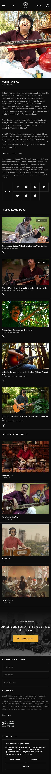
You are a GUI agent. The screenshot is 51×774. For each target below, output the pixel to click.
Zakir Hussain (7, 475)
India (16, 248)
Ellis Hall (23, 376)
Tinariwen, (4, 332)
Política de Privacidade (24, 754)
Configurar (25, 766)
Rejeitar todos (36, 760)
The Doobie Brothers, (7, 376)
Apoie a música (27, 639)
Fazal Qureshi (7, 600)
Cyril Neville (20, 420)
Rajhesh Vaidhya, (6, 248)
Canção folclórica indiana (25, 290)
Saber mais (6, 715)
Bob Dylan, (5, 420)
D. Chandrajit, (15, 290)
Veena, (13, 248)
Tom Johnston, (17, 376)
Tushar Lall (6, 559)
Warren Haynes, (12, 420)
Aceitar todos (15, 760)
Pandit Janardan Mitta (10, 517)
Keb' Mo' (19, 332)
